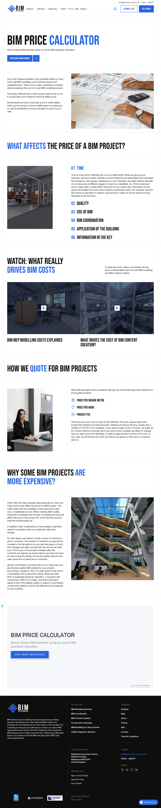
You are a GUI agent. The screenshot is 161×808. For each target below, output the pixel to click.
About (63, 9)
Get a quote (146, 8)
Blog (123, 714)
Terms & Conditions (130, 736)
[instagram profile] (122, 769)
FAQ (76, 9)
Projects (30, 9)
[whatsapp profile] (127, 769)
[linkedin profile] (136, 769)
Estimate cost (129, 8)
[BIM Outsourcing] (18, 708)
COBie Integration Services (83, 732)
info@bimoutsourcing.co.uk (129, 2)
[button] (31, 9)
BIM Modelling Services (81, 709)
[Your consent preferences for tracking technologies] (2, 606)
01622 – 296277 (147, 2)
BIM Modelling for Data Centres (85, 727)
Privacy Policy (76, 800)
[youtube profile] (131, 769)
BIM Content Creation (81, 718)
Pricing (70, 9)
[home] (15, 9)
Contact (83, 9)
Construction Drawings (81, 723)
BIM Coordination (79, 714)
